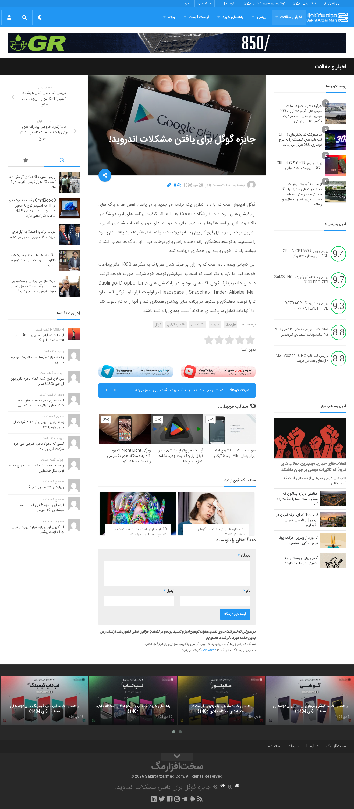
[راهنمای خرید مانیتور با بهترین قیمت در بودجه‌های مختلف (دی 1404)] (221, 700)
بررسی (262, 17)
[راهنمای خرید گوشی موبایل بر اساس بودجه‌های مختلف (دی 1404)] (310, 700)
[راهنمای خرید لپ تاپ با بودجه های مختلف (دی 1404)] (133, 700)
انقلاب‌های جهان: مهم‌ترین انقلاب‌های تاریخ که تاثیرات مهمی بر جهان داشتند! (313, 466)
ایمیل (169, 591)
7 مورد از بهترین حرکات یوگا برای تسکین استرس (298, 540)
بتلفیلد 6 (204, 4)
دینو (188, 4)
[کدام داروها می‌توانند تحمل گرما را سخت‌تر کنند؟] (216, 513)
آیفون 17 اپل (227, 4)
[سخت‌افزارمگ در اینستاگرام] (177, 799)
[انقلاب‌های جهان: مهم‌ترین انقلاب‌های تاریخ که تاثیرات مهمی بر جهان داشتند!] (310, 438)
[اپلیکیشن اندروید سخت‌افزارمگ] (192, 799)
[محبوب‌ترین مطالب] (26, 161)
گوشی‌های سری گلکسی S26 (264, 4)
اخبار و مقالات (291, 17)
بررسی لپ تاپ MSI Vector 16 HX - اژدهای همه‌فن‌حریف (302, 358)
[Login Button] (9, 17)
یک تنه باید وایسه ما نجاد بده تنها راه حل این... (37, 359)
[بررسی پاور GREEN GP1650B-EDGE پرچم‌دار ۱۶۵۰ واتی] (335, 165)
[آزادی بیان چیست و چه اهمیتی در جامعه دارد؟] (333, 560)
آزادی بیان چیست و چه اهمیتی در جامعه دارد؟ (301, 560)
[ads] (177, 43)
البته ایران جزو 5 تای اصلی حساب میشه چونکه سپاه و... (40, 508)
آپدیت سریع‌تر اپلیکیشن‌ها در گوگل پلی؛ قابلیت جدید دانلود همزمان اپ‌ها (180, 456)
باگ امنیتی (197, 324)
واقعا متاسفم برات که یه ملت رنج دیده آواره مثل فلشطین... (36, 468)
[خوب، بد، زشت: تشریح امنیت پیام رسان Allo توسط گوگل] (229, 429)
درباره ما (312, 746)
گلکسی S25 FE (304, 4)
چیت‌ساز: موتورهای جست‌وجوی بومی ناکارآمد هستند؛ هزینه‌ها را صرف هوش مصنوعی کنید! (33, 286)
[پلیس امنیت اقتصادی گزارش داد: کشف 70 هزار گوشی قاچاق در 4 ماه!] (69, 182)
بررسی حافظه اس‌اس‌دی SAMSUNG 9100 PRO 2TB (301, 280)
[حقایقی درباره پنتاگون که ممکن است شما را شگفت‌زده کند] (333, 498)
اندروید (215, 324)
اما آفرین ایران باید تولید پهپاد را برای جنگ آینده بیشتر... (38, 529)
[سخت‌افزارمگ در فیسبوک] (169, 799)
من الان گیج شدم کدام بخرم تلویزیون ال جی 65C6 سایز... (37, 381)
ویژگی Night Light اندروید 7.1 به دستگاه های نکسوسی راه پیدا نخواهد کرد (129, 456)
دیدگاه (244, 556)
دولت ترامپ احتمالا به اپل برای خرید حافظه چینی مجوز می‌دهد (178, 390)
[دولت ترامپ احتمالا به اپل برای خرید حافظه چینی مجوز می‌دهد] (69, 234)
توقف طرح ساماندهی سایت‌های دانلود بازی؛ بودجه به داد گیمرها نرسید (33, 260)
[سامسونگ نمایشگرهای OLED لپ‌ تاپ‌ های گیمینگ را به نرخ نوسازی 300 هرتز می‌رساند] (335, 140)
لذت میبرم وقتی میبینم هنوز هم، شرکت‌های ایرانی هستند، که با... (41, 403)
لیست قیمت (199, 17)
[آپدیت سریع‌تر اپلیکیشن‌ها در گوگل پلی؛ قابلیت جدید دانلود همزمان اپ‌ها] (177, 429)
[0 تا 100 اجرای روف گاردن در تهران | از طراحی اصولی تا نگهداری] (333, 519)
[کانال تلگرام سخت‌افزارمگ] (184, 799)
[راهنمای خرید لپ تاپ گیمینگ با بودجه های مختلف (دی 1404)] (44, 700)
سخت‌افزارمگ (336, 746)
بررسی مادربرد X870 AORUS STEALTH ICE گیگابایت (306, 306)
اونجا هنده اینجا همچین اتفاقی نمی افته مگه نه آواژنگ (38, 338)
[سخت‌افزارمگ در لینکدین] (154, 799)
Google (231, 324)
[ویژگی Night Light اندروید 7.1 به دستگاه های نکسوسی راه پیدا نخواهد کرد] (125, 429)
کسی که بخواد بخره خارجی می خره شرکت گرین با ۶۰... (38, 446)
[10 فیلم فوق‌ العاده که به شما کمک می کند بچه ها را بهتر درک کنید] (138, 513)
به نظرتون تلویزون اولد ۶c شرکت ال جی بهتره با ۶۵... (38, 424)
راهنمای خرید (232, 17)
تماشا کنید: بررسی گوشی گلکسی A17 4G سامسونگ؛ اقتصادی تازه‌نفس (301, 332)
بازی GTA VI (332, 4)
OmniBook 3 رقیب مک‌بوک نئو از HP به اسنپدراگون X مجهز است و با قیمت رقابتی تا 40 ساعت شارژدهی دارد (32, 208)
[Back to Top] (177, 757)
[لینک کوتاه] (169, 185)
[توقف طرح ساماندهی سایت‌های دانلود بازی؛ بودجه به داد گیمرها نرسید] (69, 260)
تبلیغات (293, 746)
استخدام (274, 746)
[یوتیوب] (218, 371)
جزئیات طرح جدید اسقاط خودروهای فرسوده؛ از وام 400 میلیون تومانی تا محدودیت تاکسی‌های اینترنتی (300, 113)
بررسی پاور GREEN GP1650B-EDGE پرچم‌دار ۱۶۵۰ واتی (299, 166)
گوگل (158, 324)
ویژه (171, 17)
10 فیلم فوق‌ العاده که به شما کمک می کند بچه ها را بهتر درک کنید (139, 532)
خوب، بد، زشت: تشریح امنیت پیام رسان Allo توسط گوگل (233, 453)
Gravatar (208, 650)
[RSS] (200, 799)
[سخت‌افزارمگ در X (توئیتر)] (162, 799)
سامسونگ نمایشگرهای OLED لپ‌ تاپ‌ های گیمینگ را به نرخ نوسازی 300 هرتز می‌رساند (300, 140)
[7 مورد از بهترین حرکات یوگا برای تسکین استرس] (333, 540)
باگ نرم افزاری (176, 324)
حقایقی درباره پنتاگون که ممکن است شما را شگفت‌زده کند (297, 499)
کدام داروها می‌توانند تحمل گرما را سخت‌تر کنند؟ (221, 532)
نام (246, 591)
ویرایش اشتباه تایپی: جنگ (45, 487)
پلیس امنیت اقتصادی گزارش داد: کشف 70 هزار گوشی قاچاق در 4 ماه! (32, 182)
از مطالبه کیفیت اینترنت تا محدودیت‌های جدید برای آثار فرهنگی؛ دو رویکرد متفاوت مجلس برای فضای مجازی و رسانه (301, 194)
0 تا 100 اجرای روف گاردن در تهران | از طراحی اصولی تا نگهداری (297, 520)
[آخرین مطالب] (62, 161)
